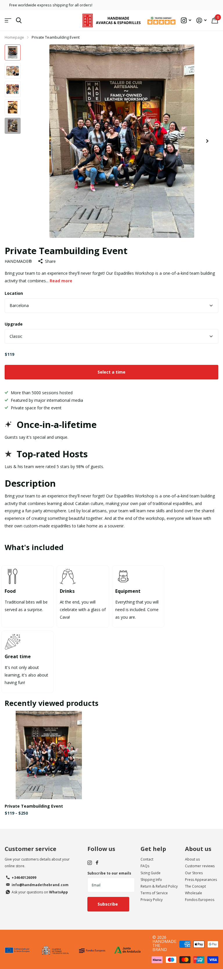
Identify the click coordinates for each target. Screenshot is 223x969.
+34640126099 (24, 877)
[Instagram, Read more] (186, 20)
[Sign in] (201, 20)
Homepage (14, 37)
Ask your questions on (40, 892)
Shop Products (8, 20)
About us (198, 849)
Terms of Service (154, 893)
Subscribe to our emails (109, 873)
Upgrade (14, 324)
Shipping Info (151, 879)
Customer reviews (200, 865)
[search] (18, 20)
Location (14, 293)
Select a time (111, 372)
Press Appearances (201, 879)
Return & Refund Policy (159, 886)
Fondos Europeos (199, 899)
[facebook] (97, 863)
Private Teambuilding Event (34, 806)
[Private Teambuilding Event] (49, 755)
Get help (153, 849)
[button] (207, 141)
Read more (61, 280)
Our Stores (194, 872)
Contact (147, 859)
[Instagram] (89, 863)
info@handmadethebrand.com (40, 884)
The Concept (195, 886)
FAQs (145, 865)
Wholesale (193, 893)
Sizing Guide (151, 872)
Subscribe (108, 904)
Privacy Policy (152, 899)
